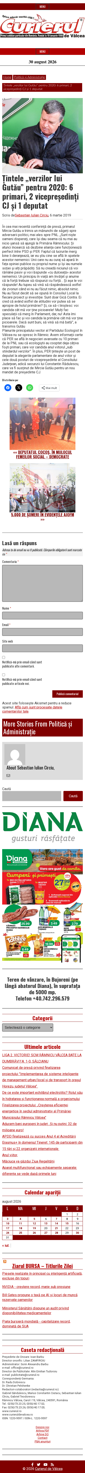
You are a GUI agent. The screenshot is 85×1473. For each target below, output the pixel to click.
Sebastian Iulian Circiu (31, 215)
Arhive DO (42, 1434)
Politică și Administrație (29, 77)
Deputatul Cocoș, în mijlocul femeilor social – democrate (44, 454)
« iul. (5, 1245)
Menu (43, 7)
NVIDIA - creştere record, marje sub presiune (36, 1287)
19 (34, 1228)
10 (7, 1223)
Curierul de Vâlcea (49, 1469)
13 (45, 1223)
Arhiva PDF (42, 1430)
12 (34, 1223)
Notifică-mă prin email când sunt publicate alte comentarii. (22, 664)
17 (7, 1228)
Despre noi (42, 1427)
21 (56, 1228)
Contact (43, 1437)
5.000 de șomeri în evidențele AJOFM (42, 514)
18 (20, 1228)
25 (20, 1232)
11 (20, 1223)
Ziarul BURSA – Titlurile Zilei (42, 1266)
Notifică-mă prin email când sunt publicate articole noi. (22, 681)
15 (66, 1223)
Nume (6, 608)
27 (45, 1232)
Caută (6, 789)
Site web (7, 641)
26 (34, 1232)
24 (7, 1232)
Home (7, 77)
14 (56, 1223)
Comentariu (10, 562)
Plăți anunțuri (43, 1441)
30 (77, 1232)
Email (6, 625)
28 (56, 1232)
